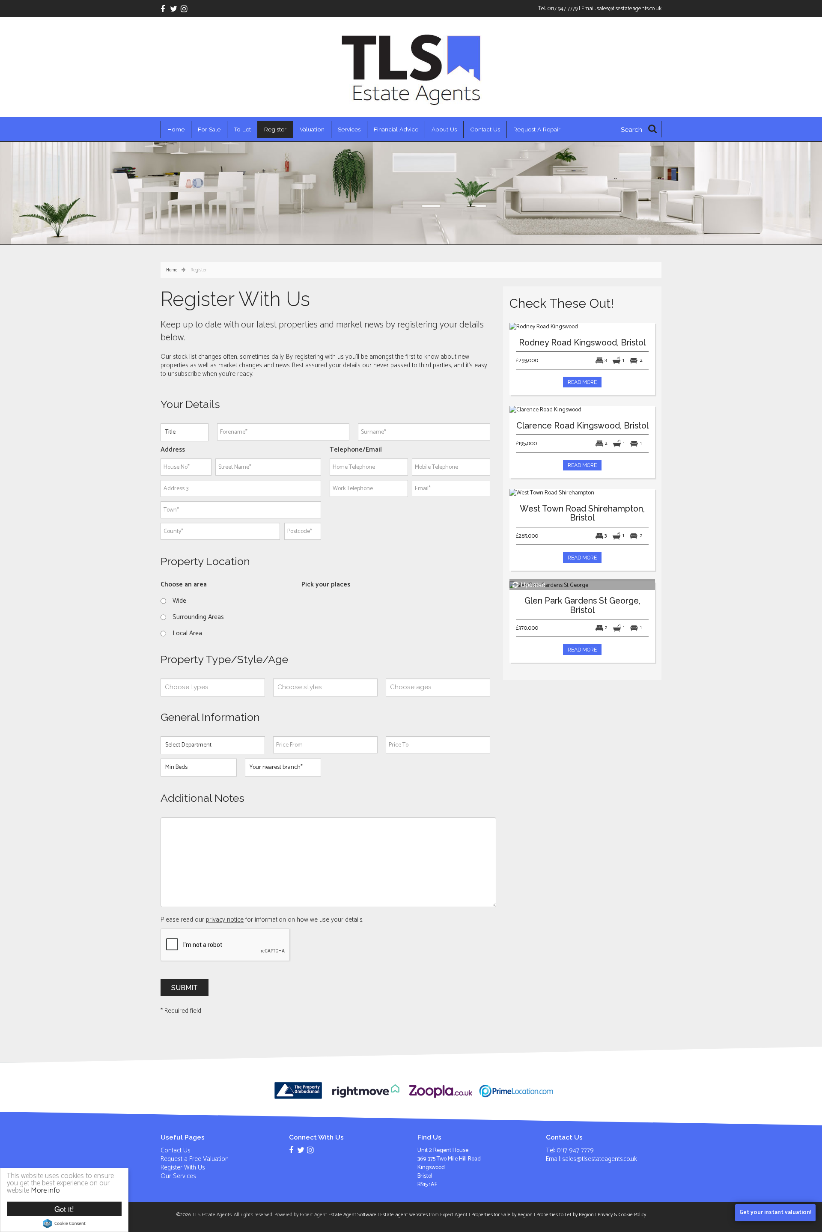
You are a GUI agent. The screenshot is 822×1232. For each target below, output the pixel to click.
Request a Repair (536, 129)
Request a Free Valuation (195, 1159)
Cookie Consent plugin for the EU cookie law (64, 1223)
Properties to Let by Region (565, 1214)
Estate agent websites (404, 1214)
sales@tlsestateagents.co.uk (629, 8)
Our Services (178, 1176)
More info (45, 1190)
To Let (242, 129)
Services (349, 129)
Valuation (312, 129)
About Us (444, 129)
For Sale (209, 129)
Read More (582, 382)
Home (176, 129)
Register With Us (183, 1167)
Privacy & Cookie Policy (622, 1214)
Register (275, 129)
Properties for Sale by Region (502, 1214)
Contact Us (485, 129)
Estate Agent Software (352, 1214)
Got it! (64, 1208)
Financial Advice (396, 129)
